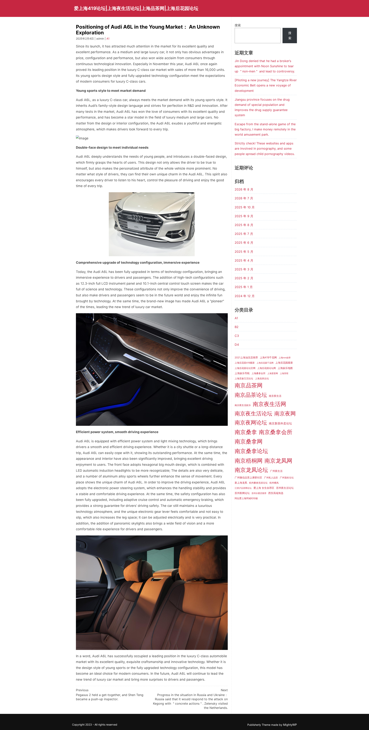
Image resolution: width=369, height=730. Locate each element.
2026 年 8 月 (244, 189)
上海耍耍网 (272, 373)
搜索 (238, 25)
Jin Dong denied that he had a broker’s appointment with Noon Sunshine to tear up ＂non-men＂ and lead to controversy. (265, 66)
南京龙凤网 (278, 460)
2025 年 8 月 (244, 225)
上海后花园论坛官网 (245, 368)
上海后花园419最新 (245, 362)
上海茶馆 (284, 373)
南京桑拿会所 (275, 432)
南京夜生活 (275, 395)
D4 (237, 344)
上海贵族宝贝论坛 (244, 378)
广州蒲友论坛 (287, 477)
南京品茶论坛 (251, 395)
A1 (108, 38)
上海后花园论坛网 (266, 368)
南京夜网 (285, 413)
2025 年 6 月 (244, 242)
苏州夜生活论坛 (285, 487)
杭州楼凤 (274, 482)
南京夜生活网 (269, 404)
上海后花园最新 (284, 362)
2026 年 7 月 (244, 198)
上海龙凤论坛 (262, 378)
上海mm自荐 (285, 357)
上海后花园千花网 (265, 363)
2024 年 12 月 (245, 296)
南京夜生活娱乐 (243, 405)
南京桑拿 (246, 432)
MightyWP (290, 725)
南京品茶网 (249, 385)
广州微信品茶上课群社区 (248, 477)
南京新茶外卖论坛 (280, 423)
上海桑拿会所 (258, 373)
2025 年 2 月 (244, 278)
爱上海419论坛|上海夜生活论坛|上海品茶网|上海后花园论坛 (136, 8)
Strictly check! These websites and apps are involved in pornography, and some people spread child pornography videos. (265, 148)
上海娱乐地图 (285, 368)
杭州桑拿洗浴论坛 (258, 482)
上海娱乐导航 (242, 373)
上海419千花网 (268, 357)
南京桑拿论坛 (251, 451)
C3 (237, 336)
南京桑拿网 (249, 441)
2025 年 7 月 (244, 234)
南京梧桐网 (249, 460)
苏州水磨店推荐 (259, 493)
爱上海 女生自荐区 (263, 487)
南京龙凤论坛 (251, 470)
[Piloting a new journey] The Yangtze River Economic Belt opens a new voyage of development (266, 85)
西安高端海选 (275, 493)
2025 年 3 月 (244, 269)
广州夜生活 (276, 471)
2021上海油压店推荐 (246, 357)
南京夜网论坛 (251, 422)
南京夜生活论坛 (253, 413)
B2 (237, 327)
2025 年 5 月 (244, 252)
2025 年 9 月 (244, 216)
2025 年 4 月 (244, 260)
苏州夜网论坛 (242, 493)
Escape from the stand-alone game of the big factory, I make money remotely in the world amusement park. (265, 129)
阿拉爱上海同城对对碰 (246, 498)
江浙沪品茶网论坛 (243, 488)
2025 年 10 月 (245, 207)
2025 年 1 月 (244, 287)
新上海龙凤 (241, 482)
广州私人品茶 (271, 477)
